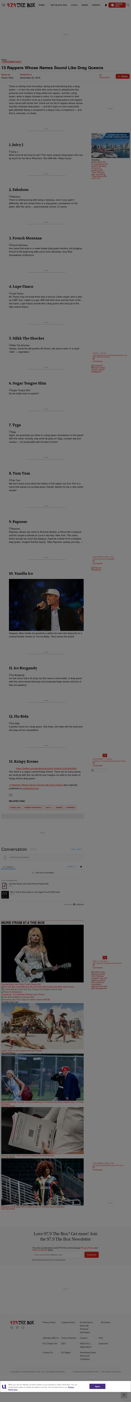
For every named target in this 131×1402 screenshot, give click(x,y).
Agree (97, 1386)
